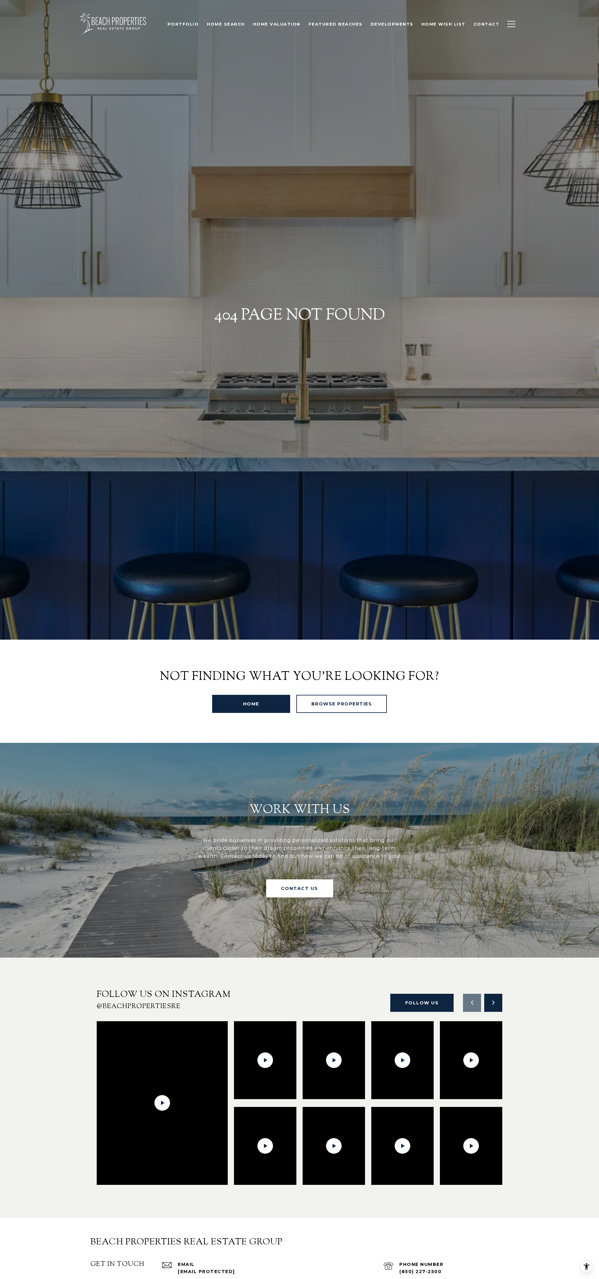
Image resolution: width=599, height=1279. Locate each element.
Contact (486, 24)
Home (251, 704)
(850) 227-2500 (420, 1271)
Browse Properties (341, 704)
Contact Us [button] (299, 888)
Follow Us (422, 1003)
